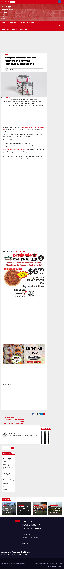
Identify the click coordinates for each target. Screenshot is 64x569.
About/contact (12, 22)
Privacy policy (24, 29)
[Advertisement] (24, 44)
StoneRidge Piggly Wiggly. (19, 251)
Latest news (44, 26)
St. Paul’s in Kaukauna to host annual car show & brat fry (8, 488)
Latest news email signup (9, 29)
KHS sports (21, 505)
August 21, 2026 (8, 510)
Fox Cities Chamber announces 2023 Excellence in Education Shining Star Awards (14, 419)
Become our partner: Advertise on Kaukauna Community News (20, 26)
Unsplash (15, 97)
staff (12, 67)
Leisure (56, 505)
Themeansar (22, 563)
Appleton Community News (28, 22)
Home (3, 22)
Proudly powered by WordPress (7, 563)
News (4, 505)
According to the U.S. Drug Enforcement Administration (15, 149)
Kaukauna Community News (7, 9)
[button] (59, 26)
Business (51, 505)
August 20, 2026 (39, 510)
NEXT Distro (8, 97)
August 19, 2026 (54, 510)
